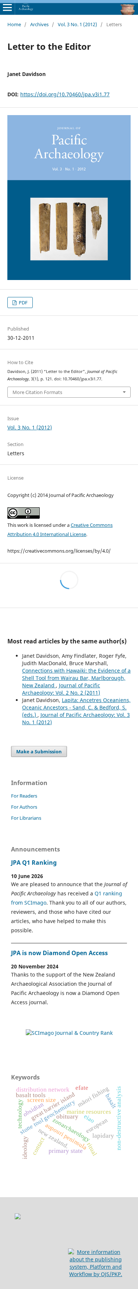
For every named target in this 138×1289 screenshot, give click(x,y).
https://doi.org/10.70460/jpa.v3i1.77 (65, 94)
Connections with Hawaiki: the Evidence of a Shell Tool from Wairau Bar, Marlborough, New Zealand (76, 678)
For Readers (24, 795)
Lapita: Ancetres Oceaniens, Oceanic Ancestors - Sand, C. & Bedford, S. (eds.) (76, 707)
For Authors (24, 807)
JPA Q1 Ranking (34, 862)
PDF (23, 302)
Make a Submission (39, 751)
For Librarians (26, 818)
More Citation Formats (37, 392)
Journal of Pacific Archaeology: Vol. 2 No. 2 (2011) (61, 689)
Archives (39, 24)
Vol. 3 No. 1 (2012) (77, 24)
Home (14, 24)
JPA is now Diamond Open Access (59, 953)
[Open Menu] (7, 7)
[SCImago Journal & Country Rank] (69, 1032)
